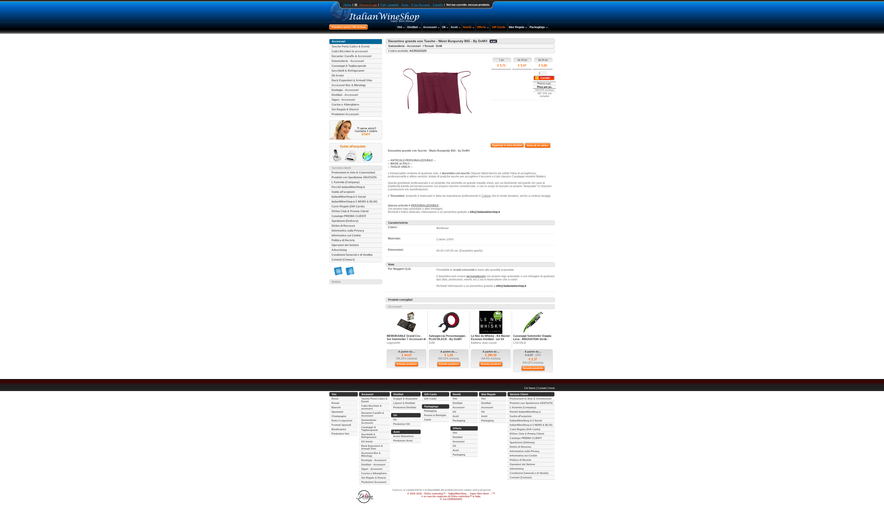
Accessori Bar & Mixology (349, 85)
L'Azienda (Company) (346, 182)
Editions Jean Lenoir (484, 342)
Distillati (412, 27)
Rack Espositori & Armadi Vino (352, 80)
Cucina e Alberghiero (345, 104)
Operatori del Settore (345, 245)
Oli (443, 27)
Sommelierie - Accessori (348, 61)
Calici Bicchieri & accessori (350, 51)
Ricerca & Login (368, 5)
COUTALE (519, 342)
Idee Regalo (516, 27)
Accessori (430, 27)
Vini (399, 27)
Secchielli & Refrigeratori (348, 70)
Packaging (430, 410)
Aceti (454, 27)
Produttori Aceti (403, 440)
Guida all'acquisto (343, 192)
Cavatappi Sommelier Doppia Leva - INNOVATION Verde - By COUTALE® (532, 339)
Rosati (335, 403)
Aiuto (404, 5)
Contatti (542, 388)
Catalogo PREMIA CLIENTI (349, 216)
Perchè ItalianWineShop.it (348, 187)
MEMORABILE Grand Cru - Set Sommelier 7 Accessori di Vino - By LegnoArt (406, 339)
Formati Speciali (341, 425)
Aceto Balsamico (403, 436)
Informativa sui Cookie (346, 235)
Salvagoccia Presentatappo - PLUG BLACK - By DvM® (448, 337)
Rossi (335, 398)
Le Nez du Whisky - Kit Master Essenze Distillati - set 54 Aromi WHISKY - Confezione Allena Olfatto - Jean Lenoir (490, 340)
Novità (467, 27)
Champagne (339, 416)
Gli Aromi (338, 75)
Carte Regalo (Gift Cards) (348, 206)
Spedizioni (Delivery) (345, 221)
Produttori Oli (401, 424)
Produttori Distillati (404, 407)
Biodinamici (339, 429)
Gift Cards (498, 27)
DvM (439, 46)
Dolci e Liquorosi (342, 420)
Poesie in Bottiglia (435, 415)
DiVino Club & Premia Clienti (350, 211)
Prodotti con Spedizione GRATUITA (354, 177)
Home (347, 5)
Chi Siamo (529, 388)
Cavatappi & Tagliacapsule (349, 66)
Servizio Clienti (519, 394)
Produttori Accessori (345, 114)
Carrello (438, 5)
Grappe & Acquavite (405, 398)
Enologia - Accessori (345, 90)
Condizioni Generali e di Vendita (352, 254)
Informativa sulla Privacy (348, 230)
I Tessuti (428, 46)
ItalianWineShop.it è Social (349, 196)
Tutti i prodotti (389, 5)
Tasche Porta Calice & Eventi (350, 46)
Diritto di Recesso (343, 225)
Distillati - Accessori (345, 95)
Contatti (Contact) (343, 259)
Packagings (537, 27)
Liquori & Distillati (404, 403)
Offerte (481, 27)
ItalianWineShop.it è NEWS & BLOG (354, 201)
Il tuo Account (420, 5)
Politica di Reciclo (343, 240)
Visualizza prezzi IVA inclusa (348, 27)
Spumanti (337, 411)
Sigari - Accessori (343, 99)
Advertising (339, 250)
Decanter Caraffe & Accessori (351, 56)
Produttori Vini (340, 433)
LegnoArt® (393, 342)
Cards (427, 419)
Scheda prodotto (406, 364)
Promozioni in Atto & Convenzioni (353, 172)
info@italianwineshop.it (485, 212)
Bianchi (336, 407)
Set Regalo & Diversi (345, 109)
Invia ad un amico (537, 145)
